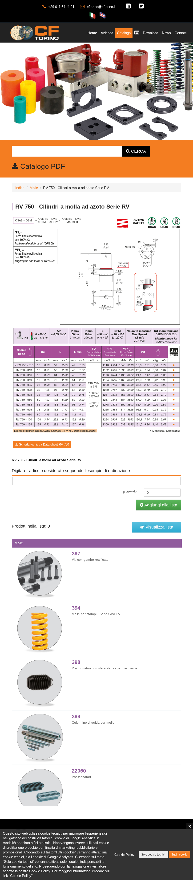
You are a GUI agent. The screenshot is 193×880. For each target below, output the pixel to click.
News (166, 33)
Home (92, 33)
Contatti (180, 33)
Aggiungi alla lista (160, 505)
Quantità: (129, 492)
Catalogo (124, 33)
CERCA (138, 151)
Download (150, 33)
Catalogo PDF (41, 166)
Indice (19, 188)
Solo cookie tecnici (153, 854)
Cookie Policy (124, 854)
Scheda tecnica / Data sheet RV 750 (43, 444)
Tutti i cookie (180, 854)
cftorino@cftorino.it (101, 7)
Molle (34, 188)
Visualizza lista (158, 527)
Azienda (107, 33)
